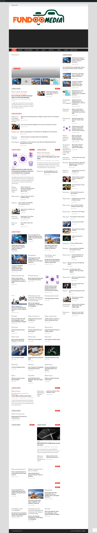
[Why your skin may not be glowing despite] (14, 375)
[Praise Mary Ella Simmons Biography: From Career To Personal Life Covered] (16, 124)
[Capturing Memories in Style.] (52, 350)
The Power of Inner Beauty (35, 339)
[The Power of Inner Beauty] (32, 336)
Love (21, 94)
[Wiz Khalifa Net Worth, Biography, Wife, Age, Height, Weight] (31, 375)
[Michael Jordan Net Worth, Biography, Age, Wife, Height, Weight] (67, 304)
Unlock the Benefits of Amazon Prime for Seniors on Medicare (35, 475)
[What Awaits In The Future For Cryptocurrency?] (16, 216)
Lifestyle (51, 50)
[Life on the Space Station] (19, 350)
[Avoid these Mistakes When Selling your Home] (41, 391)
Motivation (24, 94)
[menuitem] (1, 1)
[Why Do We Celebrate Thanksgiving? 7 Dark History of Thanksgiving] (35, 298)
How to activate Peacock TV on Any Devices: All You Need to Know (19, 473)
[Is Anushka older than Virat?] (52, 295)
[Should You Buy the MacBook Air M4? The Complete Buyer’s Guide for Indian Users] (52, 256)
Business (20, 50)
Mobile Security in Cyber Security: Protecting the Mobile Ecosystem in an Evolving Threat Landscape (22, 171)
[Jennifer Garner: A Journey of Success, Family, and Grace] (51, 316)
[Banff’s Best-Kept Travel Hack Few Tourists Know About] (33, 275)
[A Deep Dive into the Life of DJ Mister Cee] (33, 316)
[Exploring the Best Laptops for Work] (35, 350)
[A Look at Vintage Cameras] (15, 364)
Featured (23, 393)
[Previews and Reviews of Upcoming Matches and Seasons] (49, 364)
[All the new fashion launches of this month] (49, 375)
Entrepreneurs (48, 155)
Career (42, 155)
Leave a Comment (55, 160)
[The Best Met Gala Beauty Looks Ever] (65, 290)
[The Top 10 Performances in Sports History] (31, 327)
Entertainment (28, 50)
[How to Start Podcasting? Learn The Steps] (43, 153)
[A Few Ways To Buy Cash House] (16, 223)
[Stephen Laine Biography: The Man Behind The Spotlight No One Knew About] (15, 131)
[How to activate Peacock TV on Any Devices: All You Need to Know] (19, 469)
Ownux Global (23, 174)
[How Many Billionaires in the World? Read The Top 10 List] (40, 171)
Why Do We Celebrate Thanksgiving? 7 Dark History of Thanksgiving (35, 305)
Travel (59, 50)
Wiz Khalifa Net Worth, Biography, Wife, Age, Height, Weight (35, 380)
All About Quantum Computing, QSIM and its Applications (34, 136)
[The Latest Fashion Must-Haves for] (67, 283)
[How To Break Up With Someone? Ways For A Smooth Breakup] (19, 91)
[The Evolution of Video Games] (48, 336)
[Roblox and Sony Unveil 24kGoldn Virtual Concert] (41, 456)
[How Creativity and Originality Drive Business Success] (14, 202)
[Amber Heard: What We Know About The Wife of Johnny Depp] (41, 91)
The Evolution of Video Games (52, 339)
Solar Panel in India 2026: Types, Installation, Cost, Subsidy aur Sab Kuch (51, 247)
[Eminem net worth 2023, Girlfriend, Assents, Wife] (67, 312)
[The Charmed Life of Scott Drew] (15, 327)
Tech (37, 50)
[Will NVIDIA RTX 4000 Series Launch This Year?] (48, 434)
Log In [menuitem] (4, 1)
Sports (66, 50)
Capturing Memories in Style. (52, 357)
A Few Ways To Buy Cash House (21, 396)
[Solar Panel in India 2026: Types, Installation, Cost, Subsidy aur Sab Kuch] (52, 238)
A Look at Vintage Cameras (18, 367)
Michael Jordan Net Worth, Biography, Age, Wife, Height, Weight (78, 306)
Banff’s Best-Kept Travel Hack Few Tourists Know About (78, 120)
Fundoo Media (26, 75)
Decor (43, 50)
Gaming (38, 441)
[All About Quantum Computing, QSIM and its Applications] (16, 137)
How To (17, 94)
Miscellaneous (17, 68)
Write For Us (73, 50)
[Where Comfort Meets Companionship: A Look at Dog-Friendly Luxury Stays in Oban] (18, 275)
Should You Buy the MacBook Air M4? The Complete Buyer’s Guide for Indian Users (52, 261)
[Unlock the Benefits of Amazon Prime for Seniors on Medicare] (35, 469)
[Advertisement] (48, 38)
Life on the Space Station (18, 357)
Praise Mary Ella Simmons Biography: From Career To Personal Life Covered (38, 124)
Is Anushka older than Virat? (52, 298)
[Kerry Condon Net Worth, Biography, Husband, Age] (15, 336)
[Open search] (85, 50)
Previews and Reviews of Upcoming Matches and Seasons (51, 369)
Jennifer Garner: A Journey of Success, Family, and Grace (78, 178)
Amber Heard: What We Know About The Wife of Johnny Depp (52, 93)
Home (14, 50)
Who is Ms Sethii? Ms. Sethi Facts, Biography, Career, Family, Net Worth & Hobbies (19, 320)
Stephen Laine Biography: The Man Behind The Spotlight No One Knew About (38, 131)
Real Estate (14, 393)
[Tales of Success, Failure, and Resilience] (16, 209)
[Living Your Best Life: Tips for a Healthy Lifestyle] (15, 196)
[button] (57, 65)
